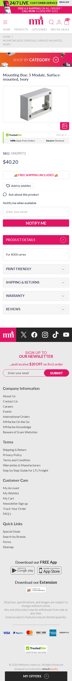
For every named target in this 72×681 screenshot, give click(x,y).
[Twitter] (21, 335)
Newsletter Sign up (15, 503)
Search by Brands (14, 536)
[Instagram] (42, 335)
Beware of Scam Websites (20, 432)
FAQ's (7, 513)
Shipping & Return (14, 449)
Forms (7, 542)
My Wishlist (11, 493)
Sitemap (8, 547)
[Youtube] (64, 335)
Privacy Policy (12, 455)
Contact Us (10, 401)
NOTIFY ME (36, 223)
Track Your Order (14, 508)
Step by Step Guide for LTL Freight (25, 470)
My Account (11, 488)
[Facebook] (32, 335)
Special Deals (11, 531)
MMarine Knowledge (17, 427)
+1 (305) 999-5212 (47, 11)
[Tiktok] (53, 335)
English (64, 2)
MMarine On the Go (16, 421)
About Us (9, 396)
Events (7, 411)
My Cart (8, 498)
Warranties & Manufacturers (22, 465)
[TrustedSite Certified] (36, 650)
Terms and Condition (16, 460)
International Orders (16, 416)
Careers (8, 406)
